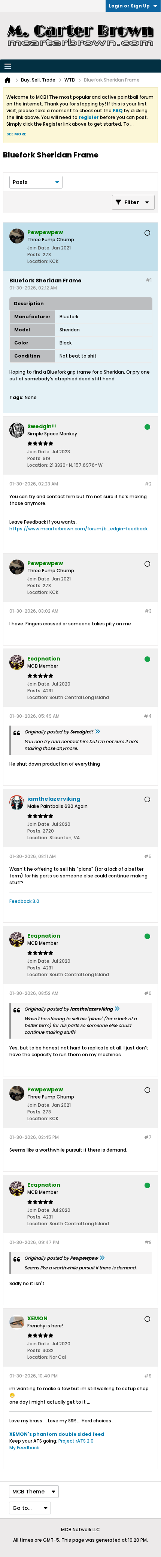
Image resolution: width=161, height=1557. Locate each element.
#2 (148, 484)
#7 (148, 1137)
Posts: (34, 254)
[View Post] (97, 732)
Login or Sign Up (129, 6)
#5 (148, 856)
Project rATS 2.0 (76, 1441)
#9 (148, 1376)
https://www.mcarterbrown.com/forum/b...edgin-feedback (78, 528)
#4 (148, 716)
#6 (148, 993)
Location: (37, 261)
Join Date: (39, 248)
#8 (148, 1242)
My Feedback (24, 1447)
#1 (149, 280)
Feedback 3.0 (24, 901)
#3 (148, 611)
